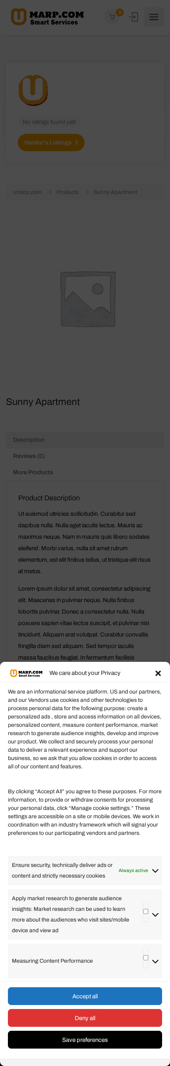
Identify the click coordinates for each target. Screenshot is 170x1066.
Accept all (85, 996)
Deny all (85, 1018)
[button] (158, 673)
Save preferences (85, 1040)
